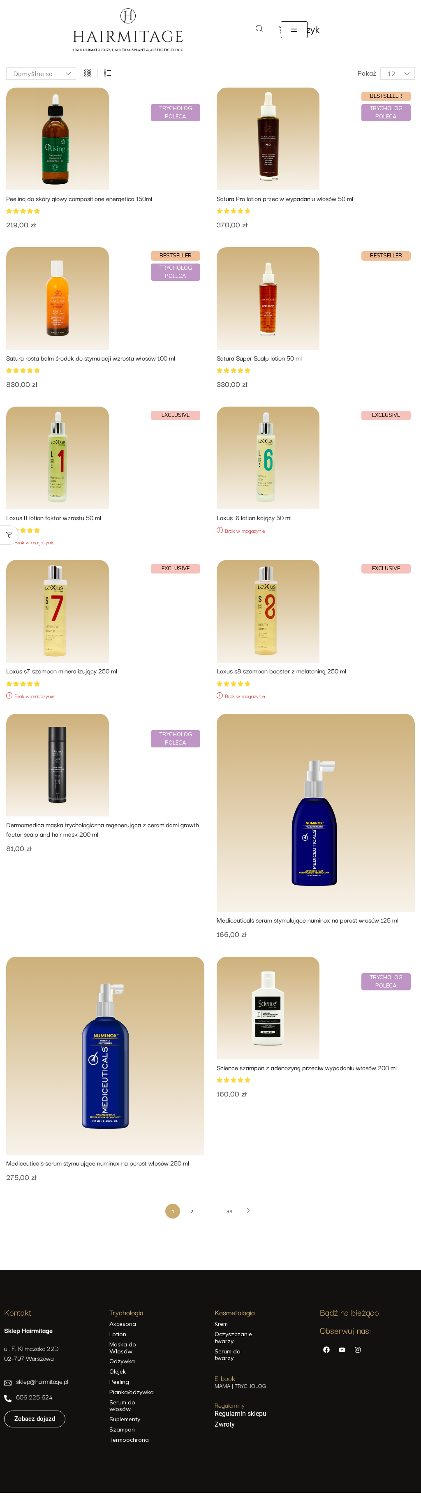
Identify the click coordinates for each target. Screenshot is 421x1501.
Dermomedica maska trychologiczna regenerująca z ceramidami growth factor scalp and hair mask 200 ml (102, 829)
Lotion (117, 1334)
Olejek (117, 1371)
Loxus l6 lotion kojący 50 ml (254, 517)
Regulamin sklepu (240, 1414)
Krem (221, 1324)
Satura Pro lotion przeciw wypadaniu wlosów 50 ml (285, 198)
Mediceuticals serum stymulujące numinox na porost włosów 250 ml (97, 1163)
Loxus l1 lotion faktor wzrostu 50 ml (53, 517)
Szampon (122, 1429)
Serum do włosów (122, 1406)
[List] (107, 73)
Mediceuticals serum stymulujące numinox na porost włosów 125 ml (307, 920)
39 (229, 1211)
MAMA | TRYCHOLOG (240, 1385)
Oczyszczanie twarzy (233, 1338)
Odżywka (122, 1361)
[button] (259, 29)
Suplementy (124, 1419)
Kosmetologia (235, 1312)
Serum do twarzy (228, 1355)
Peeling (119, 1381)
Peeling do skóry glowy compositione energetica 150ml (79, 198)
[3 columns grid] (87, 73)
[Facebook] (326, 1349)
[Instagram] (357, 1349)
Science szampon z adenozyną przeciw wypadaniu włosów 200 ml (307, 1067)
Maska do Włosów (122, 1348)
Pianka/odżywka (130, 1392)
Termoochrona (129, 1439)
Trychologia (126, 1312)
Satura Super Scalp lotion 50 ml (259, 358)
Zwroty (225, 1424)
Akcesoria (122, 1324)
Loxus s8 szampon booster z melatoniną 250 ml (281, 670)
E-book (225, 1377)
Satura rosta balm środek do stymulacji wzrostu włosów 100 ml (90, 358)
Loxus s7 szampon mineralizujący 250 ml (61, 670)
